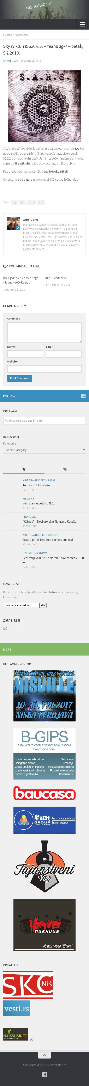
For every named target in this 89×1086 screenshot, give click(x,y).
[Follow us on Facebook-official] (83, 395)
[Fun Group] (44, 821)
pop (14, 202)
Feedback (28, 498)
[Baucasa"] (44, 794)
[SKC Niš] (28, 998)
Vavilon (52, 535)
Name (12, 346)
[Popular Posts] (23, 469)
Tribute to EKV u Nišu (36, 485)
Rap (22, 202)
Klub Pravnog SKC (34, 480)
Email (50, 346)
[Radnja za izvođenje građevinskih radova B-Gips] (44, 754)
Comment (13, 318)
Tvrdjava (41, 553)
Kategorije (9, 443)
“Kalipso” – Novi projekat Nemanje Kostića (50, 521)
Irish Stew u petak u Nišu (38, 503)
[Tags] (65, 469)
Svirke (7, 34)
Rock (40, 202)
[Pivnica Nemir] (44, 925)
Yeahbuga (21, 34)
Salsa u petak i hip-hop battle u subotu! (48, 540)
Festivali (28, 553)
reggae (31, 202)
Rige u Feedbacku (55, 278)
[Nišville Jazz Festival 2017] (44, 696)
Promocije (29, 517)
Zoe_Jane (13, 61)
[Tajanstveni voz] (44, 867)
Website (12, 361)
